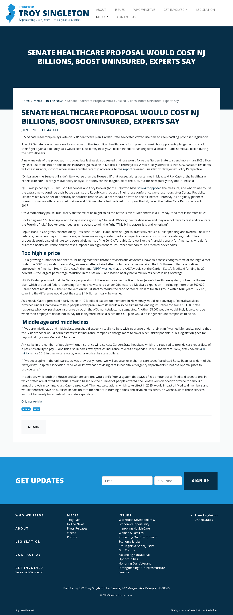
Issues (120, 10)
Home (25, 101)
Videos (71, 533)
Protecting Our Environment (138, 537)
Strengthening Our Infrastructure (142, 568)
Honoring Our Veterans (135, 563)
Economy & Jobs (130, 542)
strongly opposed (149, 188)
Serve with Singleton (29, 572)
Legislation (205, 10)
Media (101, 17)
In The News (54, 101)
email (31, 610)
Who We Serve (144, 10)
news (36, 409)
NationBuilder (210, 610)
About (101, 10)
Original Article (31, 401)
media (26, 409)
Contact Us (126, 17)
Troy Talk (73, 520)
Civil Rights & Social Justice (137, 546)
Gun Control (127, 550)
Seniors (124, 572)
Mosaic (182, 610)
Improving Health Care (134, 528)
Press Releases (77, 528)
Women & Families (131, 533)
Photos (72, 537)
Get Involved (174, 10)
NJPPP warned (102, 269)
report (127, 169)
